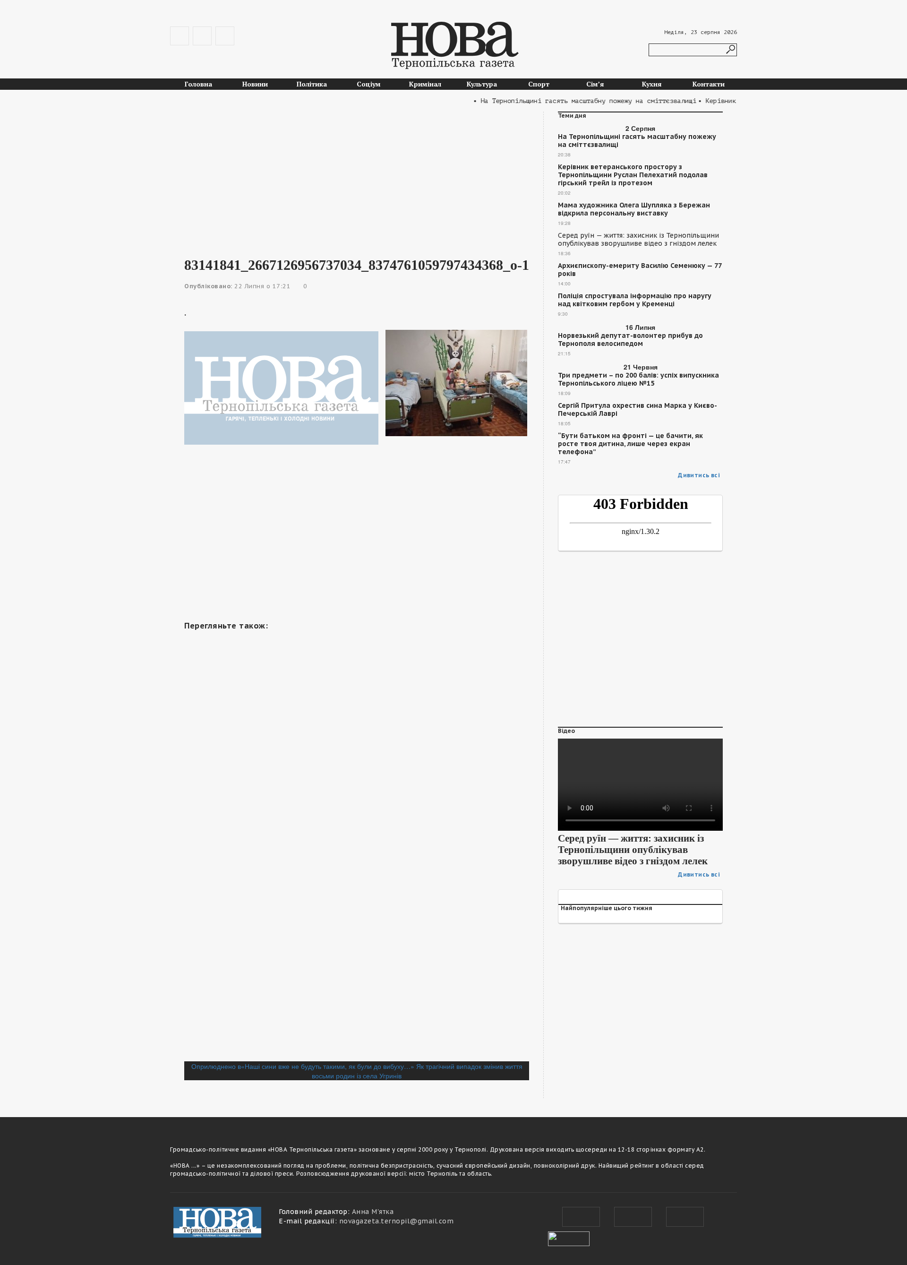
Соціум (369, 83)
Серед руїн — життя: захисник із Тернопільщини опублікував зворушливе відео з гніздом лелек (638, 240)
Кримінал (425, 83)
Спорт (538, 83)
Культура (482, 83)
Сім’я (595, 83)
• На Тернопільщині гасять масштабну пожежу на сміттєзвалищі (571, 100)
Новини (255, 83)
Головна (198, 83)
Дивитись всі (699, 475)
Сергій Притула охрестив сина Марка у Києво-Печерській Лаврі (637, 410)
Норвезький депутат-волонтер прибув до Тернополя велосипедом (630, 340)
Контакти (709, 83)
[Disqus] (356, 932)
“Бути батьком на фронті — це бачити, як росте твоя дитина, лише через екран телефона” (630, 444)
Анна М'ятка (373, 1211)
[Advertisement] (356, 178)
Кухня (652, 83)
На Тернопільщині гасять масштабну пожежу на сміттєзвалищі (637, 141)
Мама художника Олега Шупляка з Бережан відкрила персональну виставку (634, 209)
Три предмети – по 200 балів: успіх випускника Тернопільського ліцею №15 (638, 379)
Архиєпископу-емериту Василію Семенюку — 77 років (639, 270)
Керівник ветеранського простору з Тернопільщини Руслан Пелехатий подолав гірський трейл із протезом (633, 175)
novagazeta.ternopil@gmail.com (396, 1221)
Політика (312, 83)
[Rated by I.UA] (569, 1237)
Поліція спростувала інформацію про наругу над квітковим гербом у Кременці (634, 300)
